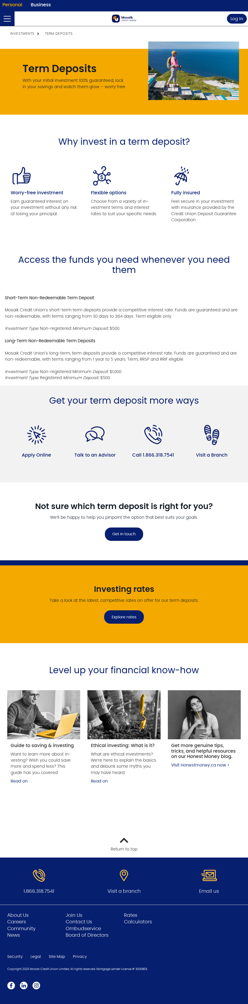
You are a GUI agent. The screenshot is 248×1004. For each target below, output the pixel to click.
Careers (16, 921)
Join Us (74, 915)
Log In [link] (237, 19)
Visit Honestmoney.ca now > (200, 765)
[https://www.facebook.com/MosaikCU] (11, 985)
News (13, 935)
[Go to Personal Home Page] (124, 19)
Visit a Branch (211, 455)
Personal (12, 5)
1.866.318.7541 (38, 891)
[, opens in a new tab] (43, 715)
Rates (130, 915)
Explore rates (124, 617)
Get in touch (124, 534)
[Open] (7, 18)
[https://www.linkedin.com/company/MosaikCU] (24, 985)
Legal (36, 957)
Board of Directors (87, 935)
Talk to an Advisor (95, 455)
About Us (18, 915)
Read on (19, 781)
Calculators (138, 921)
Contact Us (79, 921)
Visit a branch (124, 891)
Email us (209, 891)
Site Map (57, 957)
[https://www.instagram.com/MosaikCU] (36, 985)
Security (15, 957)
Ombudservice (83, 928)
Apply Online (36, 455)
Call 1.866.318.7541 (153, 455)
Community (21, 928)
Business (41, 5)
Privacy (80, 957)
